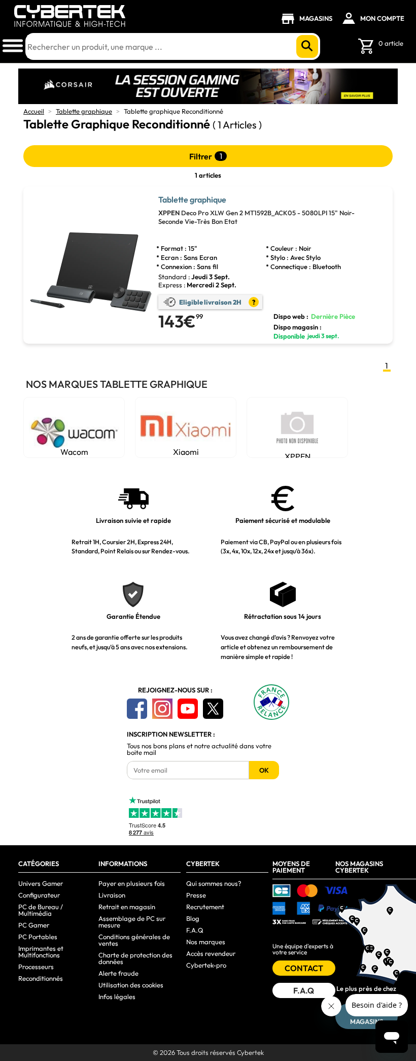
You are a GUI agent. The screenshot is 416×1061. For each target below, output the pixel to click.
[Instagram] (162, 709)
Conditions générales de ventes (134, 940)
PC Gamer (33, 925)
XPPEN (297, 454)
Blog (192, 918)
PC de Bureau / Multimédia (40, 910)
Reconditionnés (40, 978)
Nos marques (205, 942)
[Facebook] (137, 709)
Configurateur (39, 895)
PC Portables (37, 937)
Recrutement (205, 907)
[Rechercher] (307, 46)
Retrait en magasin (126, 907)
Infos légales (116, 996)
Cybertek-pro (206, 965)
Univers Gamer (40, 883)
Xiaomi (186, 452)
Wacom (74, 452)
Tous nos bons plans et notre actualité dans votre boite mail (199, 749)
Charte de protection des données (135, 958)
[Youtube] (188, 709)
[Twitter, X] (213, 709)
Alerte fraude (118, 973)
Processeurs (36, 967)
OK (264, 770)
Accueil (33, 111)
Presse (196, 895)
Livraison (111, 895)
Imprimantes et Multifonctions (40, 951)
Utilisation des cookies (130, 985)
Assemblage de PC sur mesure (131, 921)
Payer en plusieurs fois (131, 883)
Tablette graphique (84, 111)
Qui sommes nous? (213, 883)
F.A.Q (194, 930)
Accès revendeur (210, 953)
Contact (304, 968)
